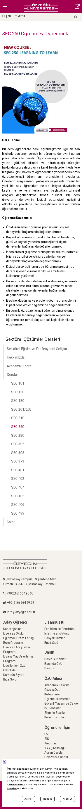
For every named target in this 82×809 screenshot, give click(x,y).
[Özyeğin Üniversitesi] (41, 6)
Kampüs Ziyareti (14, 675)
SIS (46, 738)
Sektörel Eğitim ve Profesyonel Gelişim (37, 349)
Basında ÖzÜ (53, 663)
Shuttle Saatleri (55, 712)
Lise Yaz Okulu (13, 633)
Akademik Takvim (56, 685)
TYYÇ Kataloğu (55, 748)
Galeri (11, 522)
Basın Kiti (50, 668)
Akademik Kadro (19, 366)
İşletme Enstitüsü (57, 633)
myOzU (20, 16)
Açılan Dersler (54, 752)
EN (9, 16)
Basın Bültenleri (55, 659)
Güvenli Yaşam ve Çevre (61, 703)
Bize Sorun (10, 679)
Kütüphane (52, 694)
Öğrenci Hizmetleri (57, 699)
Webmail (50, 743)
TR (3, 16)
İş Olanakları (52, 708)
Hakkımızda (15, 357)
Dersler (12, 375)
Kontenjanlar (12, 629)
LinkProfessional (56, 757)
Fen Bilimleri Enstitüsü (59, 629)
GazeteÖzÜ (52, 689)
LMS (47, 734)
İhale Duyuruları (55, 717)
